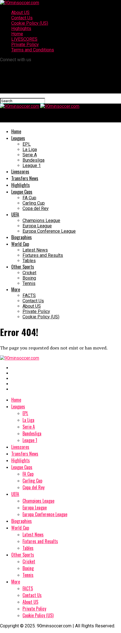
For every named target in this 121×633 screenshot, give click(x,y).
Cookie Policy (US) (29, 23)
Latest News (35, 250)
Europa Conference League (49, 231)
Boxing (29, 278)
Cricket (29, 272)
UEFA (15, 214)
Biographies (21, 237)
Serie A (30, 154)
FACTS (29, 295)
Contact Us (22, 17)
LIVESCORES (24, 39)
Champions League (41, 220)
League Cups (21, 191)
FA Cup (29, 197)
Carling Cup (34, 203)
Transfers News (24, 178)
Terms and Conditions (32, 49)
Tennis (29, 283)
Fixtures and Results (43, 255)
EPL (27, 144)
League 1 (32, 165)
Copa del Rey (36, 208)
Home (17, 33)
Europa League (37, 225)
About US (20, 12)
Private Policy (25, 44)
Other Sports (22, 266)
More (15, 289)
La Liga (30, 149)
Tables (29, 260)
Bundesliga (33, 160)
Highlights (21, 28)
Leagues (18, 138)
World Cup (20, 244)
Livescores (20, 171)
